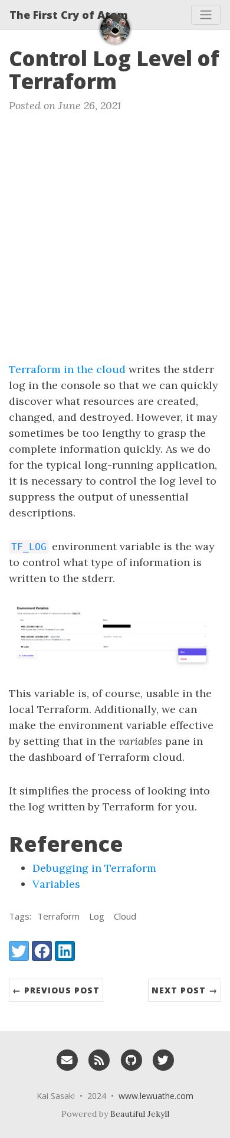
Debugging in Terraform (94, 868)
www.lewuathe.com (156, 1095)
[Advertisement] (115, 240)
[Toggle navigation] (206, 15)
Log (96, 916)
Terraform (58, 916)
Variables (56, 884)
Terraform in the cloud (67, 369)
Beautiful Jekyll (139, 1113)
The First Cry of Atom (68, 15)
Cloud (125, 916)
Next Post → (185, 990)
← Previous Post (56, 990)
